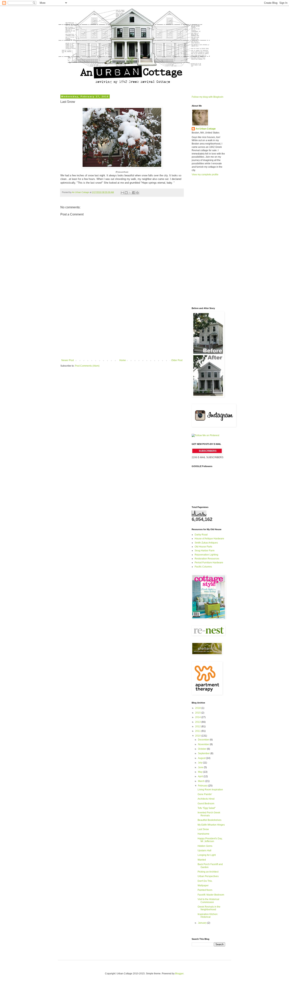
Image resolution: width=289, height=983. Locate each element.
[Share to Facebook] (134, 193)
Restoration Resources (207, 558)
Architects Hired (206, 798)
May (200, 772)
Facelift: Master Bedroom (211, 894)
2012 (198, 726)
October (202, 749)
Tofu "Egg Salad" (206, 808)
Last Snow (203, 829)
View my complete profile (205, 174)
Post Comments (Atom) (87, 365)
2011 (198, 731)
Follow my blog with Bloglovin (207, 97)
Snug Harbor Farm (204, 550)
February (203, 785)
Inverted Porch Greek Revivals (209, 814)
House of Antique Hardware (209, 538)
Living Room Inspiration (210, 789)
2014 (198, 717)
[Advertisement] (121, 329)
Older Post (176, 360)
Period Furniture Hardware (209, 562)
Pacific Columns (203, 566)
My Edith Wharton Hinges (211, 824)
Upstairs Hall (204, 850)
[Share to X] (130, 193)
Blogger (179, 973)
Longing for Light (207, 855)
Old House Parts (203, 546)
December (204, 739)
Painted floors (205, 890)
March (201, 781)
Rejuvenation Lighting (206, 554)
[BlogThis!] (126, 193)
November (204, 744)
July (200, 762)
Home (122, 360)
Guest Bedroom (206, 803)
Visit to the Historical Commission (208, 900)
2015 (198, 712)
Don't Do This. (205, 881)
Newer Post (67, 360)
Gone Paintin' (205, 794)
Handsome (203, 833)
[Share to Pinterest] (137, 193)
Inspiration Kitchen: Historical (208, 915)
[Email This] (122, 193)
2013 (198, 722)
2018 (198, 708)
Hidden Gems (205, 846)
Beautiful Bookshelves (209, 820)
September (204, 753)
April (200, 776)
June (201, 767)
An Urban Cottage (206, 128)
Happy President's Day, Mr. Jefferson (210, 840)
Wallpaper (203, 885)
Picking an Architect (208, 871)
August (202, 758)
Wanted (202, 859)
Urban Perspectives (208, 876)
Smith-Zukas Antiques (206, 542)
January (202, 922)
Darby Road (201, 534)
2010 (198, 735)
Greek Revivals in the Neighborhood (209, 908)
